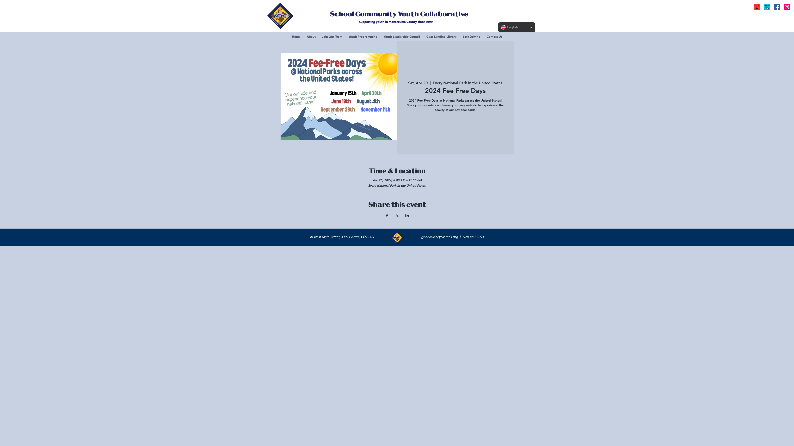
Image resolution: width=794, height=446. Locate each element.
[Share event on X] (397, 215)
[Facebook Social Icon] (777, 7)
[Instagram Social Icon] (787, 7)
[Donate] (757, 7)
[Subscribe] (767, 7)
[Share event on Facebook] (387, 215)
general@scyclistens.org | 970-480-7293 (452, 237)
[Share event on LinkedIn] (407, 215)
